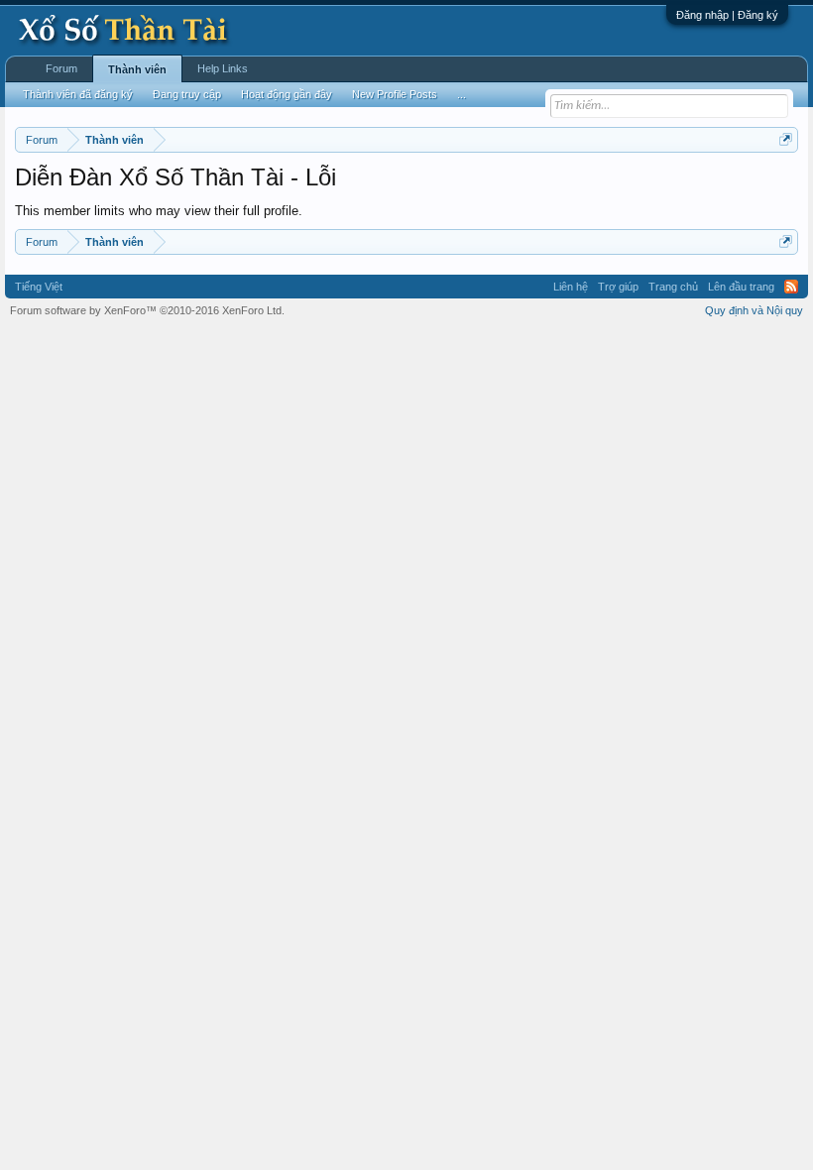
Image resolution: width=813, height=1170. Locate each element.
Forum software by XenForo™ (147, 310)
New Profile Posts (394, 94)
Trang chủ (673, 286)
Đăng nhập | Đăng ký (727, 15)
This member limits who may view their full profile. (158, 210)
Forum (61, 68)
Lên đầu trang (741, 286)
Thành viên (137, 69)
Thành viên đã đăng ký (78, 94)
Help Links (222, 68)
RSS (791, 286)
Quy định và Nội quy (754, 310)
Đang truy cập (187, 94)
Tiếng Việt (38, 286)
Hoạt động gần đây (286, 94)
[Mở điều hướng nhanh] (785, 139)
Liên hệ (570, 286)
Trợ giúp (618, 286)
